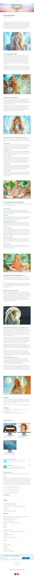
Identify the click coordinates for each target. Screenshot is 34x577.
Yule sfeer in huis (6, 536)
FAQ (17, 566)
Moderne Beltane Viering (7, 534)
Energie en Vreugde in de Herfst (9, 519)
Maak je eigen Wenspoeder (8, 529)
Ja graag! (25, 558)
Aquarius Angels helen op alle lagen (9, 504)
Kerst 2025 (5, 509)
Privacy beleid (17, 564)
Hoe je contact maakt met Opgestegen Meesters (12, 522)
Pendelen (5, 524)
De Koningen (5, 547)
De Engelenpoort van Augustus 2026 (10, 503)
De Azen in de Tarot (6, 549)
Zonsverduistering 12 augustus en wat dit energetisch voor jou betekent (16, 516)
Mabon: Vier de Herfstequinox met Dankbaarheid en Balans (14, 531)
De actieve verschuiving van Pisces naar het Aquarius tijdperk (14, 506)
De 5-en (4, 543)
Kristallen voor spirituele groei (8, 521)
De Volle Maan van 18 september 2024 (10, 537)
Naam (4, 487)
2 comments (9, 17)
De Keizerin (5, 546)
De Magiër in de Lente (7, 544)
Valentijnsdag (5, 507)
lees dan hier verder (21, 412)
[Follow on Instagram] (18, 574)
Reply (30, 459)
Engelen (4, 17)
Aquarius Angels (14, 411)
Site (4, 492)
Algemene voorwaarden (17, 562)
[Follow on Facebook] (15, 574)
